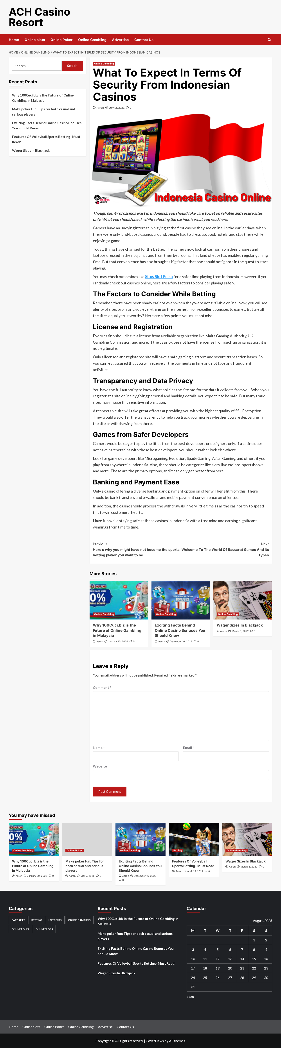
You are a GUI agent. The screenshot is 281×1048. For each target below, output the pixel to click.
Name (99, 747)
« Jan (190, 996)
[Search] (269, 40)
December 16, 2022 (181, 641)
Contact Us (143, 39)
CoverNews (155, 1041)
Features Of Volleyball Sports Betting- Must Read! (46, 139)
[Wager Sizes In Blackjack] (242, 600)
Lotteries (55, 920)
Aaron (100, 107)
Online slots (35, 39)
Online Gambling (92, 39)
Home (14, 39)
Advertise (120, 39)
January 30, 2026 (118, 641)
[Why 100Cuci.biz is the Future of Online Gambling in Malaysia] (119, 600)
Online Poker (61, 39)
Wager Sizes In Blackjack (240, 625)
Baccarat (18, 920)
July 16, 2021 (116, 107)
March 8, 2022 (240, 631)
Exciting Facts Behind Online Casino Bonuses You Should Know (180, 630)
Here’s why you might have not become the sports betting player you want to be (136, 549)
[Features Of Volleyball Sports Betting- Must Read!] (194, 839)
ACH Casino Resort (39, 17)
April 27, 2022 (195, 871)
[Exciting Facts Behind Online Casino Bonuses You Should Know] (180, 600)
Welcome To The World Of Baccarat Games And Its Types (225, 549)
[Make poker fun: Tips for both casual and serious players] (87, 839)
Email (188, 747)
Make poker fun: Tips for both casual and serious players (43, 111)
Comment (102, 687)
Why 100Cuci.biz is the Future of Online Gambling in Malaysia (117, 630)
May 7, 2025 (88, 875)
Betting (177, 850)
